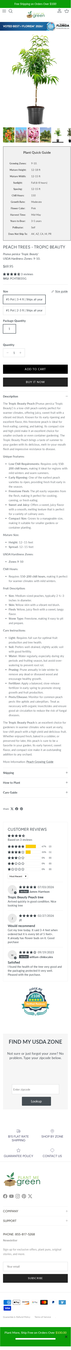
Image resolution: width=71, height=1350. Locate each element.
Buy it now (35, 382)
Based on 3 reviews (20, 839)
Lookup (36, 1101)
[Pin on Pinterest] (21, 808)
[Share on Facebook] (16, 808)
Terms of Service (43, 1317)
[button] (12, 274)
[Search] (12, 11)
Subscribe (35, 1278)
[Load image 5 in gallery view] (35, 78)
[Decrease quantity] (6, 353)
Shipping (8, 772)
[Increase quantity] (21, 353)
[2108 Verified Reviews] (35, 1016)
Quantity (8, 344)
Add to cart (35, 369)
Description (10, 396)
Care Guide (10, 792)
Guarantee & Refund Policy (16, 1317)
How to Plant (11, 782)
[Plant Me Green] (35, 15)
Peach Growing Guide (39, 761)
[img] (28, 887)
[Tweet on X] (12, 808)
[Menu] (4, 11)
